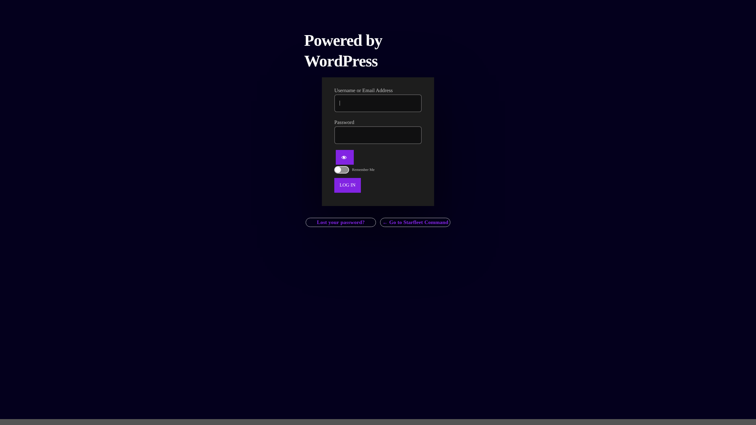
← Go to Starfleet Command (415, 222)
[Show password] (345, 157)
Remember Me (363, 170)
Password (344, 122)
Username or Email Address (363, 90)
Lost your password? (341, 222)
